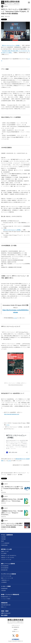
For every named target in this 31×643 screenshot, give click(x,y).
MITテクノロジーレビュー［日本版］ (11, 45)
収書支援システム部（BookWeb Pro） (9, 555)
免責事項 (15, 629)
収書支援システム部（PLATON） (8, 557)
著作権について (15, 631)
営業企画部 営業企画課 (5, 604)
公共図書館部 (4, 582)
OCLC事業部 (3, 553)
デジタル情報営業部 (5, 543)
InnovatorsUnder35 (8, 472)
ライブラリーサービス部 (6, 576)
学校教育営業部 (4, 545)
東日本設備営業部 (4, 565)
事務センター (4, 607)
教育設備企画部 (4, 569)
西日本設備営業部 (4, 567)
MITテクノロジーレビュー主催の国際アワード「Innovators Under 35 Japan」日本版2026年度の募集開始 (12, 525)
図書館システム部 (4, 551)
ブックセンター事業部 (5, 598)
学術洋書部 (3, 537)
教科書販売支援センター (6, 596)
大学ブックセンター (6, 613)
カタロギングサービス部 (6, 559)
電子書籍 (20, 474)
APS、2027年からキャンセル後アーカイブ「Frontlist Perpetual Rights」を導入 (12, 488)
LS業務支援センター (5, 580)
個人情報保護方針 (15, 627)
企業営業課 (3, 590)
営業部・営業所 (5, 611)
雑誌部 (2, 16)
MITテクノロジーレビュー (20, 472)
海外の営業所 (4, 615)
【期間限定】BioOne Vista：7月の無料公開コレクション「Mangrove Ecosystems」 (12, 512)
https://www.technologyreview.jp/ (15, 384)
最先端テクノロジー (12, 474)
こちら (15, 317)
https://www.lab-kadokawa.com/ (11, 414)
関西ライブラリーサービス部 (7, 578)
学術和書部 (3, 539)
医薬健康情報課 (4, 588)
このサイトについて (15, 625)
